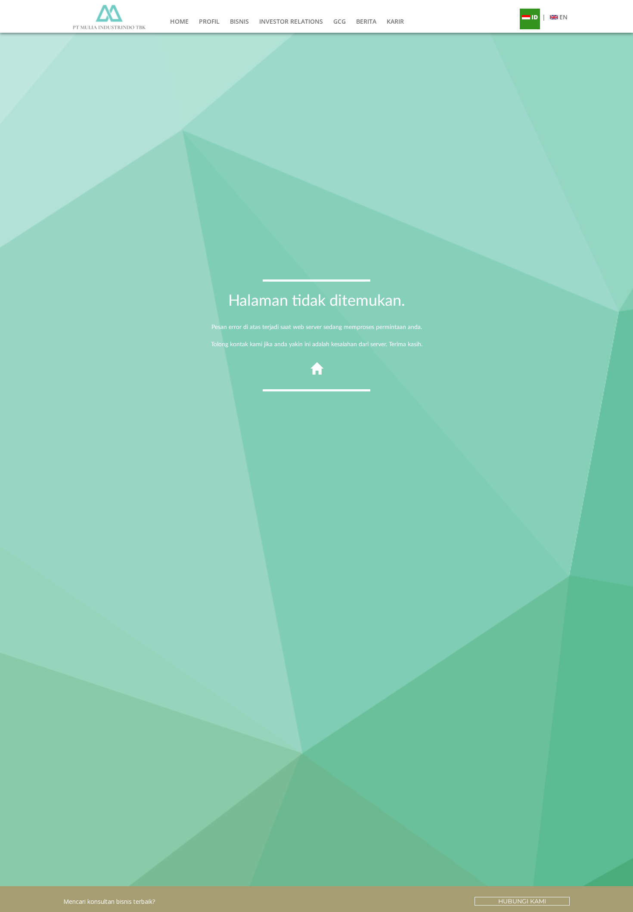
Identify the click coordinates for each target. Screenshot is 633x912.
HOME (179, 21)
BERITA (366, 21)
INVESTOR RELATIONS (291, 21)
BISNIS (239, 21)
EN (563, 17)
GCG (339, 21)
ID (534, 17)
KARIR (395, 21)
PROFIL (209, 21)
